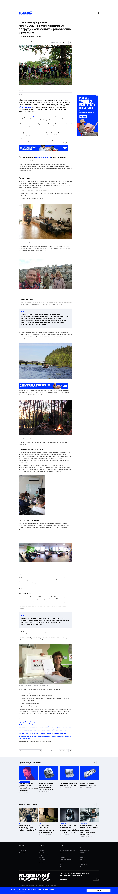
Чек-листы (42, 859)
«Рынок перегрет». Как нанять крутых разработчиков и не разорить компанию (45, 727)
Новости (65, 13)
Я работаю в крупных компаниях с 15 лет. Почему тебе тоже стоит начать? (43, 730)
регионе (36, 116)
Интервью (91, 13)
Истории (72, 13)
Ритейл (82, 857)
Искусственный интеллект (68, 850)
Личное (82, 855)
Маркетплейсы (84, 850)
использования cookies (35, 889)
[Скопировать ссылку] (70, 42)
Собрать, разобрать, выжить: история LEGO (88, 784)
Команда (21, 847)
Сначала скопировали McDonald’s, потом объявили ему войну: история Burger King (46, 786)
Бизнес (26, 19)
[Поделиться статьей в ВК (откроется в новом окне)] (63, 42)
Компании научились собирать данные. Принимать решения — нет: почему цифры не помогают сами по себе (28, 787)
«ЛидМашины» (25, 107)
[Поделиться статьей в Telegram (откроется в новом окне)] (60, 42)
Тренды (82, 866)
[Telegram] (94, 879)
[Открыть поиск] (98, 13)
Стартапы (83, 862)
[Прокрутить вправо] (97, 762)
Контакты (22, 852)
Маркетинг (83, 847)
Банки (61, 852)
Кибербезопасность (66, 859)
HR (24, 90)
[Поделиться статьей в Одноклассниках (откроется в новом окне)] (67, 42)
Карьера (62, 857)
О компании (22, 850)
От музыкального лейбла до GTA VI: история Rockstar (69, 784)
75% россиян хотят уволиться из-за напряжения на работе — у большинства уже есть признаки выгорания (48, 829)
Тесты (41, 862)
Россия (82, 859)
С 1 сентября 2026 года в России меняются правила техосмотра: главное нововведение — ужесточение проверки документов (89, 830)
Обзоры (84, 13)
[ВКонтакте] (97, 879)
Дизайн (62, 862)
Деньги (82, 852)
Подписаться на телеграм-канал (30, 750)
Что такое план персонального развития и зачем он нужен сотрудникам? (43, 733)
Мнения (78, 13)
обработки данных (48, 889)
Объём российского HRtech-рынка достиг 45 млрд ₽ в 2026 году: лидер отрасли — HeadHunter (27, 828)
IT (60, 866)
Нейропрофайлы (44, 855)
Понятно (98, 890)
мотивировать (43, 157)
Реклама (62, 847)
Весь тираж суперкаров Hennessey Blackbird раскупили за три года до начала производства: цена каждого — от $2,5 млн (69, 829)
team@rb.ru (63, 879)
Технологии (83, 864)
